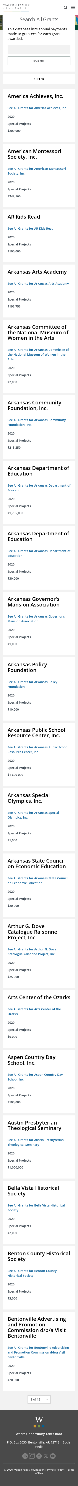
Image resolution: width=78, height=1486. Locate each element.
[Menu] (73, 8)
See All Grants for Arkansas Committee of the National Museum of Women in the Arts (38, 354)
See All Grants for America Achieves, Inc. (37, 108)
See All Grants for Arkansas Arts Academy (38, 283)
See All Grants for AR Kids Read (31, 228)
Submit (39, 60)
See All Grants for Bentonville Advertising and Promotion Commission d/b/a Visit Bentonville (38, 1352)
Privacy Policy (55, 1469)
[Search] (66, 8)
